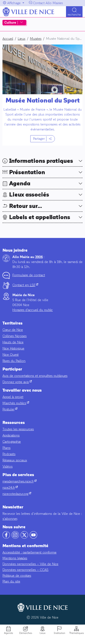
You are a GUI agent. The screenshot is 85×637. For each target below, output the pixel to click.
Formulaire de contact (28, 275)
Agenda (8, 633)
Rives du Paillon (14, 361)
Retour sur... (25, 206)
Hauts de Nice (13, 342)
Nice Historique (13, 348)
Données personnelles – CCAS (25, 570)
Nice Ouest (10, 354)
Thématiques (76, 633)
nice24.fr (10, 487)
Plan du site (11, 581)
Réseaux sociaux (14, 460)
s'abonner (9, 518)
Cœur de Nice (12, 330)
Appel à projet (12, 397)
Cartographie (11, 441)
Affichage (14, 3)
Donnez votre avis (17, 382)
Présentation (27, 172)
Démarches (25, 633)
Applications (11, 435)
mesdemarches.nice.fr (19, 481)
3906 (39, 257)
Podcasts (8, 454)
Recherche (74, 14)
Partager (39, 138)
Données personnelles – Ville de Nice (30, 564)
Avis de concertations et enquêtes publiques (34, 376)
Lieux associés (29, 194)
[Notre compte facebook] (6, 537)
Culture (10, 22)
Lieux (42, 633)
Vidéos (7, 466)
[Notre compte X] (24, 537)
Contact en (25, 285)
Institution (59, 633)
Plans (6, 448)
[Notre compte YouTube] (33, 537)
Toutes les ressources (18, 429)
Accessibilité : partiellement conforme (29, 552)
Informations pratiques (41, 161)
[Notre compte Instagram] (15, 537)
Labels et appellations (39, 217)
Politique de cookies (16, 575)
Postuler (9, 409)
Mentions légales (14, 558)
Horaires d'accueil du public (32, 310)
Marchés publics (15, 403)
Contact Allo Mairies (48, 3)
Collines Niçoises (14, 336)
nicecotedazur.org (16, 494)
